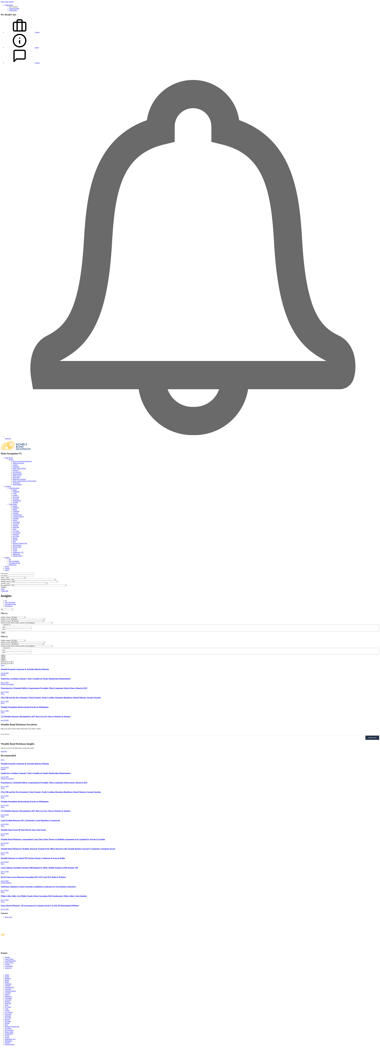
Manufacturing (17, 474)
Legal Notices (9, 959)
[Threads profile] (3, 971)
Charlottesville (17, 515)
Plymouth (16, 499)
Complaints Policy (10, 961)
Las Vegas (16, 531)
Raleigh (15, 540)
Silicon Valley (17, 547)
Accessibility (9, 966)
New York (16, 536)
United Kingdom (14, 8)
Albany (7, 975)
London (15, 495)
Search (7, 570)
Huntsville (16, 527)
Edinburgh (16, 491)
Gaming (15, 465)
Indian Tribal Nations (19, 468)
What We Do (9, 458)
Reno (14, 541)
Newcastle (16, 497)
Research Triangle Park (20, 543)
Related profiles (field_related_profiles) (13, 623)
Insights (7, 557)
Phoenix (15, 538)
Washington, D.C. (18, 552)
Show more (8, 917)
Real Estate (16, 477)
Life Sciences (17, 472)
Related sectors (5, 579)
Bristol (15, 490)
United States (9, 5)
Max (3, 629)
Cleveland (8, 989)
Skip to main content (7, 1)
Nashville (16, 534)
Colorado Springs (18, 516)
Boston (15, 509)
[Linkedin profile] (2, 971)
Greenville (16, 524)
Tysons (15, 550)
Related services (6, 581)
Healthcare (16, 466)
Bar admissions (5, 585)
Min (3, 627)
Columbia (16, 518)
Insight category (6, 617)
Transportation (17, 484)
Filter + (4, 660)
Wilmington (16, 554)
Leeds (14, 493)
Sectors (11, 459)
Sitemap (7, 957)
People (7, 566)
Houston (15, 525)
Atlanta (15, 506)
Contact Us (8, 968)
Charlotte (15, 513)
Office (3, 577)
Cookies (7, 964)
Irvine (14, 529)
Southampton (17, 500)
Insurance (16, 470)
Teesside (15, 502)
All (10, 559)
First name (4, 573)
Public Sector (17, 475)
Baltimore (16, 508)
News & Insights (14, 561)
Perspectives (12, 565)
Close (2, 589)
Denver (15, 520)
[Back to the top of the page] (15, 1061)
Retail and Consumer (19, 479)
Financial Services (18, 463)
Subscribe (5, 591)
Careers (7, 568)
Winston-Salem (17, 556)
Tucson (15, 549)
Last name (4, 575)
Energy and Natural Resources (22, 461)
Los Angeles (16, 532)
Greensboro (16, 522)
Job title (3, 583)
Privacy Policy (9, 962)
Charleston (16, 511)
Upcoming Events (14, 563)
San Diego (8, 1028)
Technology (16, 483)
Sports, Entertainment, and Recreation (24, 481)
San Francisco (17, 545)
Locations (8, 486)
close (3, 658)
